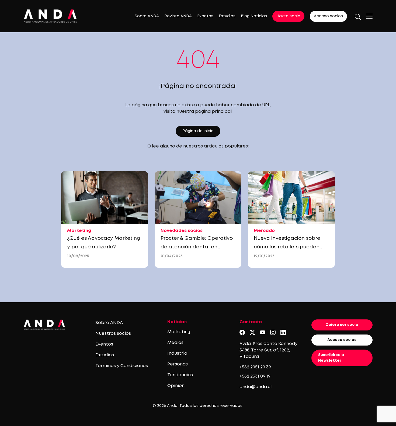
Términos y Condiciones (121, 366)
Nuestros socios (113, 334)
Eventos (205, 16)
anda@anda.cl (255, 387)
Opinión (176, 386)
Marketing (178, 332)
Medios (175, 343)
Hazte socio (288, 16)
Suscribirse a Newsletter (331, 357)
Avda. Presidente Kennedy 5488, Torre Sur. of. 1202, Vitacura (268, 350)
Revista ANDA (178, 16)
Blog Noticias (254, 16)
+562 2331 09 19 (254, 376)
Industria (177, 353)
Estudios (227, 16)
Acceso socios (328, 16)
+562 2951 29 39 (255, 367)
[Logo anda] (50, 16)
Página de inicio (198, 131)
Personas (177, 364)
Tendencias (180, 375)
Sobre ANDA (147, 16)
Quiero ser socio (341, 324)
